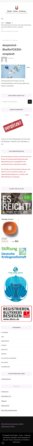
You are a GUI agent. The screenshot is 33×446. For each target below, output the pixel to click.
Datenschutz (5, 406)
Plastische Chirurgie (8, 358)
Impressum (4, 392)
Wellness (4, 362)
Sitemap (4, 401)
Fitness (3, 345)
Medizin (8, 23)
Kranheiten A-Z (6, 396)
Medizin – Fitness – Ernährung (16, 11)
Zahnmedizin (5, 367)
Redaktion (10, 58)
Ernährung (5, 341)
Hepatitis (4, 349)
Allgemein (4, 332)
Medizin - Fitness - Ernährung (21, 435)
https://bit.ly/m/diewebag (9, 410)
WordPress (26, 440)
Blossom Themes (8, 440)
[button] (3, 443)
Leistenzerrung (6, 379)
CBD (2, 337)
